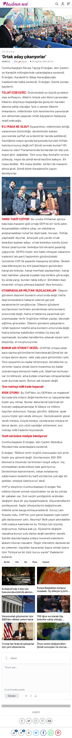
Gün (17, 562)
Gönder (12, 695)
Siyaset (45, 562)
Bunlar (7, 562)
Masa (34, 562)
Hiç (25, 562)
